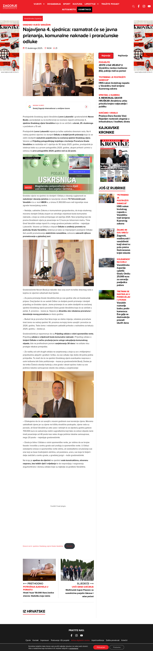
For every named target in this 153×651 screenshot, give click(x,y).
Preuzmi (69, 546)
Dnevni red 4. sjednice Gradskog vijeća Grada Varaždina (43, 546)
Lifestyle (90, 4)
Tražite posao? (110, 4)
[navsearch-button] (133, 7)
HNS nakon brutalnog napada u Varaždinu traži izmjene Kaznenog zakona (114, 83)
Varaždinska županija (33, 18)
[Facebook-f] (138, 6)
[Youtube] (149, 6)
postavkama (73, 648)
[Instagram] (143, 6)
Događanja (54, 4)
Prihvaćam (101, 647)
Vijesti (38, 4)
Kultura (77, 4)
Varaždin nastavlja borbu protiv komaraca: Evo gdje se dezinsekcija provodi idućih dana (124, 307)
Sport (66, 4)
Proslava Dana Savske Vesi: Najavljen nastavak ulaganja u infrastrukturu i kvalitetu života (114, 117)
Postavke (116, 647)
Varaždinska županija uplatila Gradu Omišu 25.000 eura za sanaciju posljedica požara (124, 272)
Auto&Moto (69, 9)
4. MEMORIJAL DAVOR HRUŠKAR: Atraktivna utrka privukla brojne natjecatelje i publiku (113, 101)
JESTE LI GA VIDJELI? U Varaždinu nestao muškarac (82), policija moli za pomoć (113, 66)
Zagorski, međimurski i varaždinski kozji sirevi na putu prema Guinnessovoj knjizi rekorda (124, 242)
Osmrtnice (84, 9)
